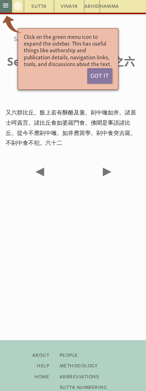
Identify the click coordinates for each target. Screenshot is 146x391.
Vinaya (69, 6)
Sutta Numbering (83, 387)
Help (43, 366)
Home (41, 377)
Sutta (39, 6)
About (40, 355)
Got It (99, 76)
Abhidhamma (92, 6)
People (69, 355)
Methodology (78, 366)
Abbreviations (79, 377)
